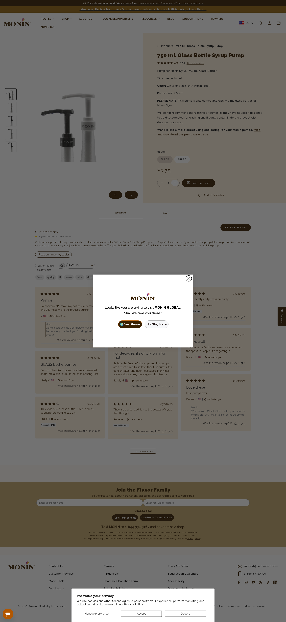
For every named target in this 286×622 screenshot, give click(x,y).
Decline (185, 613)
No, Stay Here (156, 324)
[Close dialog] (189, 278)
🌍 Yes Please (130, 324)
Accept (141, 613)
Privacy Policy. (133, 604)
